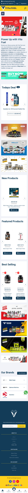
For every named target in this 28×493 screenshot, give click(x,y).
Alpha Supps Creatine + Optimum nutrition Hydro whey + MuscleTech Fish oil (14, 206)
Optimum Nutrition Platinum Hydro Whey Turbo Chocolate (7, 294)
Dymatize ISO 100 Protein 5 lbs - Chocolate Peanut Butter (14, 109)
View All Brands (22, 373)
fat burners (4, 52)
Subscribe (21, 426)
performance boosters (7, 54)
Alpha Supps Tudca (20, 248)
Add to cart (14, 210)
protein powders (13, 48)
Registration (23, 3)
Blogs (14, 441)
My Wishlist (14, 468)
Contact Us (14, 439)
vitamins (11, 52)
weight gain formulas (18, 61)
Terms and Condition (14, 457)
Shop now (20, 66)
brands (18, 59)
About (14, 437)
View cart (14, 470)
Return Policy (14, 453)
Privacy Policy (14, 455)
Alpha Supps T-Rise (7, 248)
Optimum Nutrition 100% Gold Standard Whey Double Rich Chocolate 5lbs (20, 294)
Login (17, 3)
